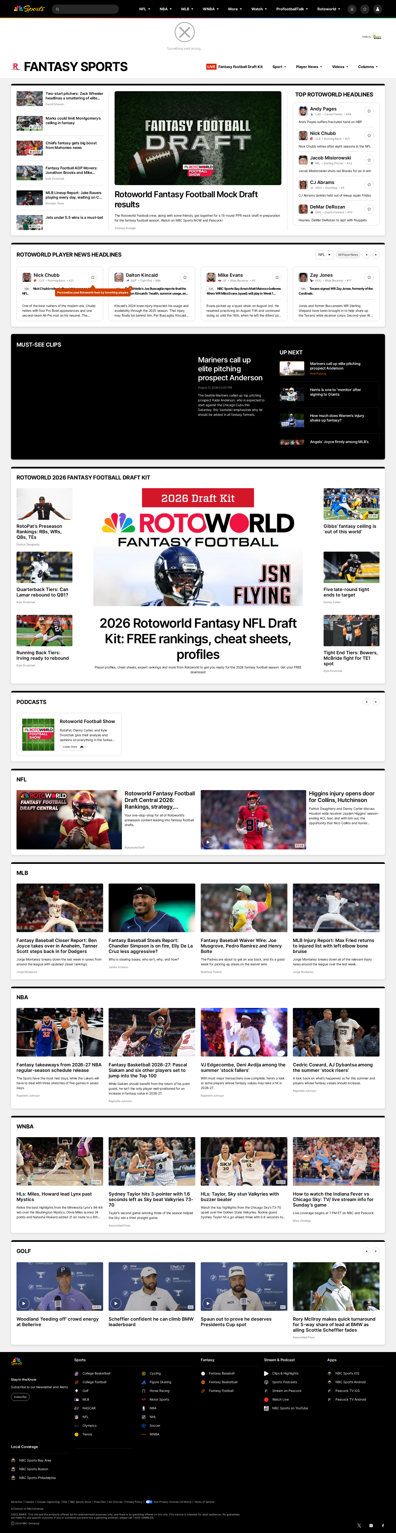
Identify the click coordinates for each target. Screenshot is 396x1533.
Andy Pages (323, 109)
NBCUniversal (35, 1508)
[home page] (29, 9)
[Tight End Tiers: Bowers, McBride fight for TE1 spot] (352, 630)
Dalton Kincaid (142, 275)
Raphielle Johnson (28, 1095)
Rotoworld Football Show (87, 721)
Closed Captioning (48, 1501)
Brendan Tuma (55, 203)
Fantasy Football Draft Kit (234, 66)
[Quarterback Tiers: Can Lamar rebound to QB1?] (44, 567)
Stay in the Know (23, 1379)
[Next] (376, 254)
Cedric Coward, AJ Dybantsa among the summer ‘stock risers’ (333, 1067)
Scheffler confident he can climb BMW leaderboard (151, 1321)
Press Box (100, 1501)
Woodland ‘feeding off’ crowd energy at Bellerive (57, 1321)
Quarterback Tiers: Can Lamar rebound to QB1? (42, 592)
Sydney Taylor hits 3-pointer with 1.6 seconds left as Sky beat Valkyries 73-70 (151, 1199)
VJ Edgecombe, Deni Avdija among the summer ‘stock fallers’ (243, 1067)
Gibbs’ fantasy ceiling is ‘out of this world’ (350, 528)
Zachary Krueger (125, 228)
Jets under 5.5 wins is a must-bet (74, 217)
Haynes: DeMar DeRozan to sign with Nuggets (333, 220)
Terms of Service (204, 1501)
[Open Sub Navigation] (149, 9)
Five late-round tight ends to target (346, 592)
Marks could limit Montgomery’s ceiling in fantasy (73, 120)
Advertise (16, 1501)
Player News (307, 66)
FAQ (64, 1501)
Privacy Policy (133, 1501)
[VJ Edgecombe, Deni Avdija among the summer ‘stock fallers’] (244, 1032)
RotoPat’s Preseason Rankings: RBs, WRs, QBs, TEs (39, 531)
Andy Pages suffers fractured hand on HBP (330, 122)
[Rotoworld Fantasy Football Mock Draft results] (198, 138)
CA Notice (185, 1501)
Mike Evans (230, 275)
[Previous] (366, 254)
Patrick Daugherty (28, 544)
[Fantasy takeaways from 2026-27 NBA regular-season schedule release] (59, 1032)
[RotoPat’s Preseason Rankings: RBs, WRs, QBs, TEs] (44, 504)
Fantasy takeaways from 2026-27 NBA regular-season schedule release (59, 1067)
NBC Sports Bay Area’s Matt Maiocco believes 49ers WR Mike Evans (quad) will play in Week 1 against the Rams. (243, 293)
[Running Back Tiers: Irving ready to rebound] (44, 630)
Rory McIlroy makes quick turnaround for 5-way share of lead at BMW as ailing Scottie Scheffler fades (334, 1324)
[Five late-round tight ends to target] (352, 567)
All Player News (348, 254)
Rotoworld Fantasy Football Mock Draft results (186, 199)
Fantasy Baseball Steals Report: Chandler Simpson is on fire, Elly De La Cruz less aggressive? (151, 946)
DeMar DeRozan (327, 207)
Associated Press (119, 1225)
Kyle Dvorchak (55, 178)
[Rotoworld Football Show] (38, 735)
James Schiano (118, 967)
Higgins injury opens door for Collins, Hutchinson (342, 796)
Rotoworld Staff (134, 847)
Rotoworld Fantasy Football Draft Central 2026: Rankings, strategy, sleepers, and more (160, 800)
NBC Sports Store (80, 1501)
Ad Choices (116, 1501)
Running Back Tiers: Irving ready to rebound (42, 655)
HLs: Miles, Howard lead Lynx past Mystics (54, 1196)
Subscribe (20, 1397)
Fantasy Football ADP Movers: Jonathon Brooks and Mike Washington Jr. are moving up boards (72, 170)
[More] (352, 9)
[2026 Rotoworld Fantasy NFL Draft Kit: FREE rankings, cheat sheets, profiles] (198, 547)
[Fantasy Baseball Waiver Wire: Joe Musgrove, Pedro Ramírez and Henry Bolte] (244, 908)
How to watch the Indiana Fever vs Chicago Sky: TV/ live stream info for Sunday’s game (333, 1199)
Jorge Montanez (26, 972)
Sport (277, 66)
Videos (338, 66)
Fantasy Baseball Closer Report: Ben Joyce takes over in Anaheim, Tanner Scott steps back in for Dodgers (57, 946)
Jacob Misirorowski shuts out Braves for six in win (335, 171)
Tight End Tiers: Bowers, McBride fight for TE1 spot (351, 658)
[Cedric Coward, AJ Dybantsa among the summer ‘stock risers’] (336, 1032)
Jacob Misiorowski (330, 158)
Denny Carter (332, 602)
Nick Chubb (323, 133)
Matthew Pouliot (211, 972)
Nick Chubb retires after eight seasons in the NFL (335, 146)
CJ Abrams (322, 182)
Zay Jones (321, 275)
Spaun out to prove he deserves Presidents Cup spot (236, 1321)
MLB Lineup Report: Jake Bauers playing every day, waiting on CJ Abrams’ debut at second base (74, 195)
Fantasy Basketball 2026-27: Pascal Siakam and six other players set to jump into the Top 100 (148, 1070)
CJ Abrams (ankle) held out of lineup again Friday (335, 195)
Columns (366, 66)
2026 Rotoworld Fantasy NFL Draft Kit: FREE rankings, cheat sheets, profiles (198, 638)
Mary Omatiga (302, 1220)
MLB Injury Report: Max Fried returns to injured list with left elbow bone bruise (333, 946)
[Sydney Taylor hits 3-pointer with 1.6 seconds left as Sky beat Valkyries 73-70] (152, 1161)
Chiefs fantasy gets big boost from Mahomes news (71, 145)
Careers (29, 1501)
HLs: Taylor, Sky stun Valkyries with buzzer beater (240, 1196)
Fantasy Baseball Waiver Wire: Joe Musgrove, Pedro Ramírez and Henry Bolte (241, 946)
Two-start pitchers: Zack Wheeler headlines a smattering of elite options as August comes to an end (74, 95)
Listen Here (70, 746)
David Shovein (55, 104)
